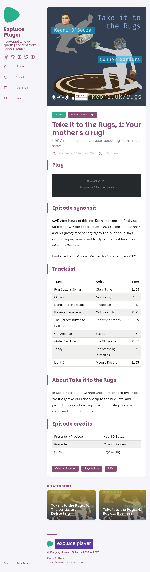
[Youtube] (32, 58)
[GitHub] (13, 58)
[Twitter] (26, 58)
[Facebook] (6, 58)
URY (110, 468)
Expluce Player (14, 32)
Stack (58, 562)
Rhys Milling (92, 468)
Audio (58, 114)
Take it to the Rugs (82, 114)
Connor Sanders (65, 468)
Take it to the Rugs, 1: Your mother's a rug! (96, 128)
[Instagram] (19, 58)
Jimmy (79, 562)
